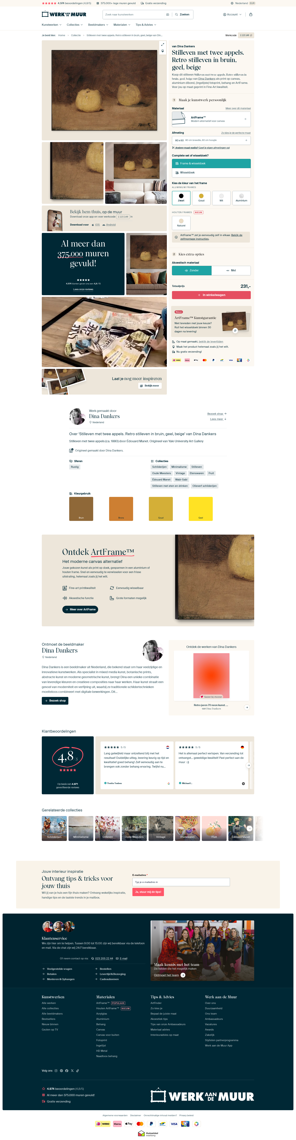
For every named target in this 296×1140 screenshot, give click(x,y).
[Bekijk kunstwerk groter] (163, 44)
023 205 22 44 (104, 958)
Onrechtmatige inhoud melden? (160, 1115)
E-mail (123, 958)
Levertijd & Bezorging (113, 974)
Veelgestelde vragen (59, 969)
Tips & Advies (144, 25)
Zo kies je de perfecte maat (236, 132)
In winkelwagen (214, 295)
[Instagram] (56, 1071)
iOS (97, 224)
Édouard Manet (161, 479)
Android (111, 224)
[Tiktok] (77, 1071)
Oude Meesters (161, 473)
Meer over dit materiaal (238, 108)
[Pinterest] (61, 1071)
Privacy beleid (186, 1115)
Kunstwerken (50, 25)
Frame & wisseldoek (192, 163)
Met (233, 270)
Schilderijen (159, 467)
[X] (72, 1071)
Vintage (180, 473)
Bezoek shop (215, 413)
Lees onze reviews (83, 289)
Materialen (120, 25)
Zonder (194, 270)
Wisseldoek (187, 172)
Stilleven (197, 467)
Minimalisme (179, 467)
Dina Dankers (186, 46)
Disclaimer (135, 1115)
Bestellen (105, 969)
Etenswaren (197, 473)
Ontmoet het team (166, 975)
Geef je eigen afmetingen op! (202, 147)
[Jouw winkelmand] (250, 14)
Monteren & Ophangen (61, 979)
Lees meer (217, 419)
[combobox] (133, 14)
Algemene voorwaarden (115, 1115)
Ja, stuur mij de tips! (148, 891)
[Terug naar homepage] (64, 13)
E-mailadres (139, 875)
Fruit (211, 473)
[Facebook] (67, 1071)
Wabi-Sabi (181, 479)
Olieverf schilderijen (205, 486)
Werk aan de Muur (221, 997)
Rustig (75, 467)
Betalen (52, 974)
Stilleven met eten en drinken (170, 486)
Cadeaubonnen (109, 979)
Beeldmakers (96, 25)
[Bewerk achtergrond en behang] (163, 51)
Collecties (73, 25)
